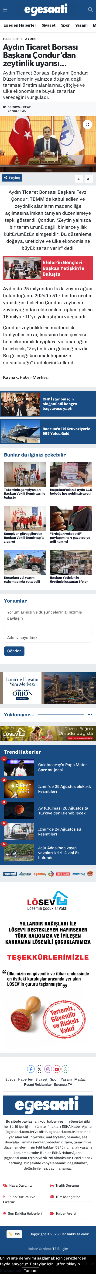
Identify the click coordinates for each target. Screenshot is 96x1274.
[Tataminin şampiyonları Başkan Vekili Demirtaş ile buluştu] (25, 474)
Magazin (81, 1079)
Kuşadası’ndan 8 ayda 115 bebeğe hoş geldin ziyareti (71, 492)
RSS (16, 1234)
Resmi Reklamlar (37, 1084)
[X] (39, 1069)
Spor (65, 25)
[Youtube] (57, 1069)
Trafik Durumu (67, 1185)
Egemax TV (63, 1084)
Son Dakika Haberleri (25, 1213)
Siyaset (49, 25)
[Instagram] (48, 1069)
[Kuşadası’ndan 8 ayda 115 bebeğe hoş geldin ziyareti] (71, 474)
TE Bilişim (60, 1249)
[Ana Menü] (5, 9)
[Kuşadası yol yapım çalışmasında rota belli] (25, 562)
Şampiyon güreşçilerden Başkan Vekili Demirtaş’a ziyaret (24, 538)
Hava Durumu (20, 1185)
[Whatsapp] (65, 1069)
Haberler (11, 39)
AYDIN (30, 39)
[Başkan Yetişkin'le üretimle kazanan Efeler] (71, 562)
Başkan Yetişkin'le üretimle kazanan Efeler (69, 580)
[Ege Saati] (46, 10)
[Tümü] (90, 714)
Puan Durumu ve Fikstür (19, 1199)
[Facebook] (31, 1069)
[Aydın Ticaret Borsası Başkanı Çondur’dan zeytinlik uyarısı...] (48, 144)
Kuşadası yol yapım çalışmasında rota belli (22, 580)
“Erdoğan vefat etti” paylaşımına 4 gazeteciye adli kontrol (70, 538)
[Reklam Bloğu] (48, 687)
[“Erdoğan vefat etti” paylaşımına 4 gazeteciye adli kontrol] (71, 518)
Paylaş (14, 178)
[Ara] (90, 10)
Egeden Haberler (19, 25)
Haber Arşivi (66, 1213)
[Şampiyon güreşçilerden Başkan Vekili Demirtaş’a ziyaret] (25, 518)
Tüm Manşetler (67, 1197)
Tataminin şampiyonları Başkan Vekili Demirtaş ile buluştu (24, 494)
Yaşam (81, 25)
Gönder (14, 651)
